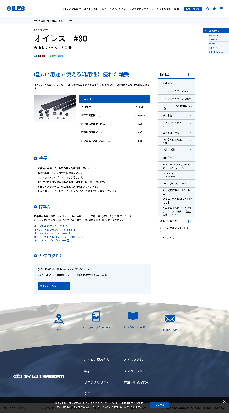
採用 (176, 8)
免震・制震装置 (168, 221)
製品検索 (167, 82)
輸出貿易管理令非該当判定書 (177, 192)
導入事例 (167, 115)
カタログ (212, 43)
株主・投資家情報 (161, 8)
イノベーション (118, 8)
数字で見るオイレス (216, 52)
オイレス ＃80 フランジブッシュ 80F (53, 229)
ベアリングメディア (172, 124)
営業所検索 (213, 39)
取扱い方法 (169, 149)
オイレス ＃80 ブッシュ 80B (49, 226)
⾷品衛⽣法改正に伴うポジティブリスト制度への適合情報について (177, 211)
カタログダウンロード (174, 183)
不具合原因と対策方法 (172, 141)
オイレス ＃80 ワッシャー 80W (50, 233)
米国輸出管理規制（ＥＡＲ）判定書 (177, 200)
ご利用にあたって (66, 407)
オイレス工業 (16, 8)
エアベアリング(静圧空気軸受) (177, 107)
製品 (104, 8)
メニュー (221, 8)
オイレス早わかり (71, 8)
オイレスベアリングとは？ (177, 90)
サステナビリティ (138, 8)
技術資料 (167, 157)
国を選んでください (214, 8)
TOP (36, 20)
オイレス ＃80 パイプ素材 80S (50, 240)
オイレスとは (91, 8)
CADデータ (213, 48)
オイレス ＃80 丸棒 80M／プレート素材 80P (57, 236)
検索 (207, 8)
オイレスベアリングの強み (177, 98)
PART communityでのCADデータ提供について (177, 166)
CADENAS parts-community (171, 175)
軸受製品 (51, 20)
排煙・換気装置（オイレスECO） (174, 229)
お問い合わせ (193, 8)
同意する (160, 405)
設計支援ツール (171, 132)
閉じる (224, 401)
